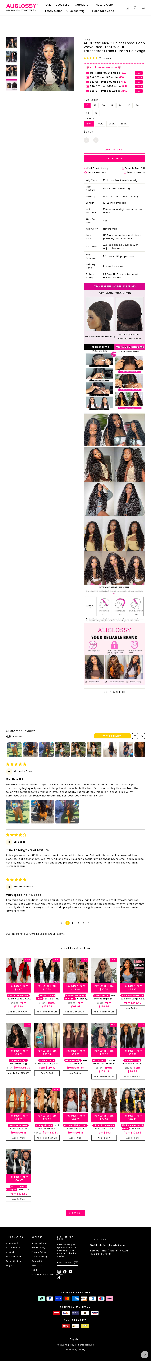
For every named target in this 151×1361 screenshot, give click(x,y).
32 (96, 113)
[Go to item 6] (94, 749)
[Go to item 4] (62, 749)
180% (100, 123)
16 (87, 105)
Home (87, 40)
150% (89, 123)
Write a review (112, 736)
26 (129, 105)
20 (103, 105)
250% (124, 123)
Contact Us (37, 1261)
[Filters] (135, 736)
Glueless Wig (76, 11)
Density (89, 118)
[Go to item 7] (110, 749)
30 (87, 113)
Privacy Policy (39, 1252)
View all (75, 1212)
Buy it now (114, 158)
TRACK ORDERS (13, 1247)
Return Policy (38, 1247)
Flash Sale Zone (103, 11)
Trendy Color (53, 11)
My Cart (10, 1252)
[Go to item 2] (30, 749)
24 (120, 105)
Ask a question (114, 692)
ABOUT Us (37, 1265)
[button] (91, 58)
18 (95, 105)
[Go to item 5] (78, 749)
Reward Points (13, 1261)
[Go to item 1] (14, 749)
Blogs (9, 1265)
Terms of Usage (40, 1256)
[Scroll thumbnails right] (141, 749)
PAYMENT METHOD (15, 1256)
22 (112, 105)
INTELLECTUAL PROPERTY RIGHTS (47, 1274)
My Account (12, 1243)
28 (137, 105)
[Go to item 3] (46, 749)
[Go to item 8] (126, 749)
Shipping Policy (40, 1243)
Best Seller (63, 4)
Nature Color (105, 4)
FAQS (34, 1270)
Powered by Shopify (75, 1349)
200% (112, 123)
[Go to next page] (89, 923)
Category (82, 4)
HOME (47, 4)
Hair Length (92, 100)
